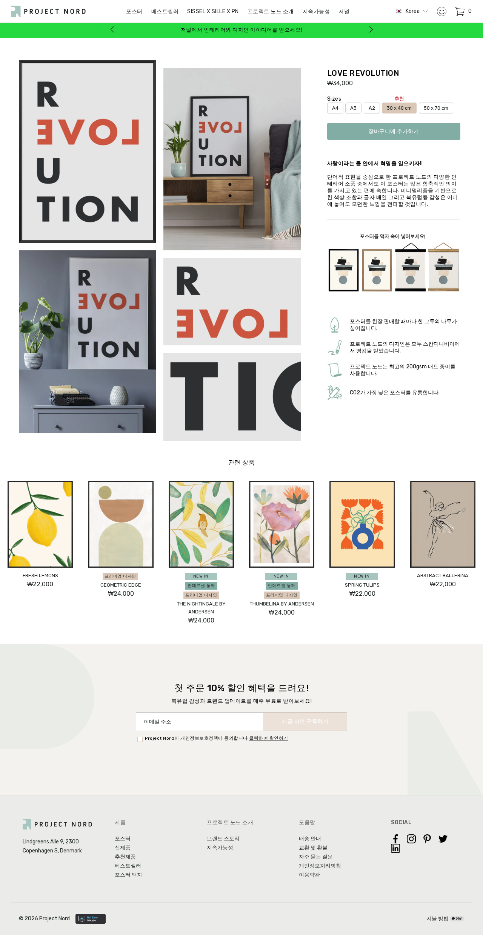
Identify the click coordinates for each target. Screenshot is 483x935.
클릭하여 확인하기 (268, 738)
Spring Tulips (362, 585)
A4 (335, 108)
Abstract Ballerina (442, 575)
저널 (343, 11)
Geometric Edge (120, 585)
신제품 (123, 848)
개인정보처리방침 (320, 866)
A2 (372, 108)
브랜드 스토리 (223, 838)
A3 (353, 108)
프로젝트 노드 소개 (271, 11)
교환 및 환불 (313, 848)
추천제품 (125, 857)
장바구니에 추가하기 (393, 131)
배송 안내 (310, 838)
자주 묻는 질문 (316, 857)
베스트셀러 (165, 11)
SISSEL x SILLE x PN (213, 11)
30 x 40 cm (399, 107)
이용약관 (309, 875)
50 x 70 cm (436, 108)
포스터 (123, 838)
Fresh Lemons (40, 575)
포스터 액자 (128, 875)
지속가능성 (316, 11)
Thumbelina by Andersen (282, 604)
